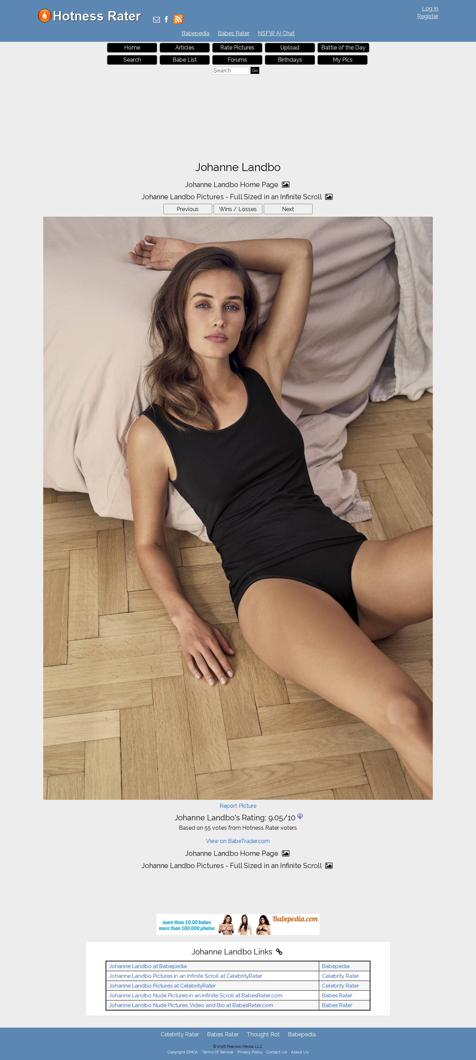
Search (132, 59)
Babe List (184, 59)
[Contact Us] (156, 20)
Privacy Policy (249, 1052)
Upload (290, 47)
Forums (237, 59)
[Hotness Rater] (92, 20)
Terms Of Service (217, 1052)
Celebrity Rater (340, 976)
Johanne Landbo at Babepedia (148, 966)
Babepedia (195, 33)
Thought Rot (263, 1034)
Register (427, 16)
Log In (430, 8)
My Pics (343, 59)
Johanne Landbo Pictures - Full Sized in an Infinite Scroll (232, 197)
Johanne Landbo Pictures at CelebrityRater (162, 986)
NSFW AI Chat (276, 33)
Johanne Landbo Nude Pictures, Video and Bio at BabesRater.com (191, 1005)
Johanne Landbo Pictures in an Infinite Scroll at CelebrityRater (185, 976)
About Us (299, 1052)
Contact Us (277, 1052)
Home (132, 47)
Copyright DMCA (183, 1052)
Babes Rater (233, 33)
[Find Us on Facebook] (166, 20)
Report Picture (238, 806)
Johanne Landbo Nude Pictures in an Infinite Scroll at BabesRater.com (195, 995)
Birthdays (290, 59)
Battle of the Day (343, 47)
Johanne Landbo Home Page (232, 184)
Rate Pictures (237, 47)
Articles (184, 47)
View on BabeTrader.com (238, 841)
